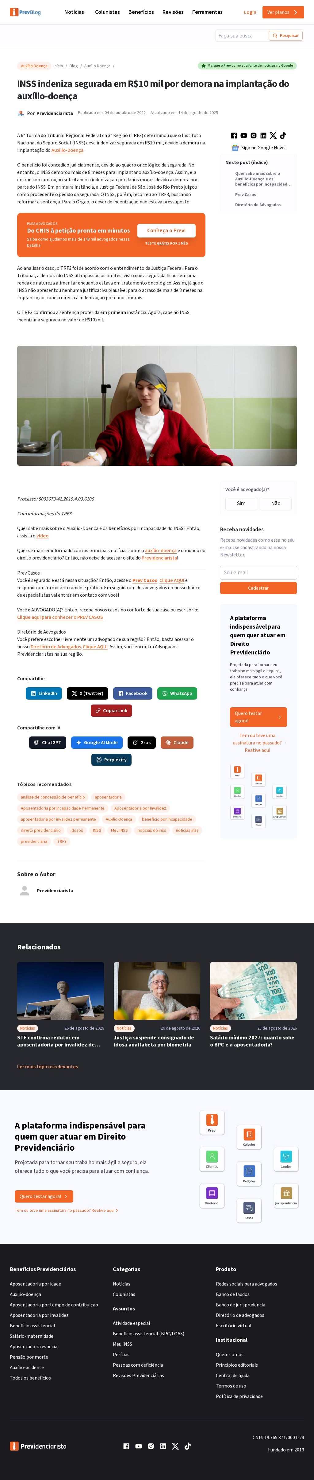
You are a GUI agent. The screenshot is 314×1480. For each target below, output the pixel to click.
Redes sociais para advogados (246, 1284)
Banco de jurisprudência (240, 1305)
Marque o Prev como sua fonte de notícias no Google (250, 65)
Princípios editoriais (237, 1365)
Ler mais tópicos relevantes (47, 1066)
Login (250, 12)
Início (58, 66)
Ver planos (278, 12)
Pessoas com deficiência (138, 1365)
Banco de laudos (233, 1294)
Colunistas (107, 12)
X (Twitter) (91, 693)
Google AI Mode (101, 742)
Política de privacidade (239, 1396)
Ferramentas (207, 12)
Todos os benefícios (30, 1378)
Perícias (121, 1354)
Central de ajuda (233, 1375)
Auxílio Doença (97, 66)
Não (276, 503)
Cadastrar (258, 588)
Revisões (173, 12)
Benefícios (141, 12)
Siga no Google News (263, 147)
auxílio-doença (161, 550)
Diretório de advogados (240, 1315)
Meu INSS (122, 1344)
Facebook (136, 693)
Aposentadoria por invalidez (39, 1315)
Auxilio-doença (25, 1294)
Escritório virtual (233, 1326)
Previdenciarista (54, 113)
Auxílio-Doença (67, 150)
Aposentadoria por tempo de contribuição (54, 1305)
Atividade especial (131, 1323)
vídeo (42, 535)
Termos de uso (231, 1386)
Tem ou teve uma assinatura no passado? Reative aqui (257, 743)
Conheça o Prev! (166, 230)
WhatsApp (181, 693)
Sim (241, 503)
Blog (74, 66)
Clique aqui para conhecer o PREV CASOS (60, 617)
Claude (181, 742)
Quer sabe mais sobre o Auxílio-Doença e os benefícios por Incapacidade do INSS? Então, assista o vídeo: (262, 179)
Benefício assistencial (32, 1326)
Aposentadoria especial (34, 1346)
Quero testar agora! (248, 717)
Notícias (74, 12)
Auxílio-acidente (27, 1367)
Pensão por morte (29, 1357)
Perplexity (115, 759)
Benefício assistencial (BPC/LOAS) (148, 1334)
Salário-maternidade (31, 1336)
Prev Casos (245, 195)
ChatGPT (51, 742)
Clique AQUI (171, 580)
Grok (145, 742)
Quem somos (229, 1354)
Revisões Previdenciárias (138, 1375)
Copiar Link (115, 710)
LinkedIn (48, 693)
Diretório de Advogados (258, 205)
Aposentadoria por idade (35, 1284)
